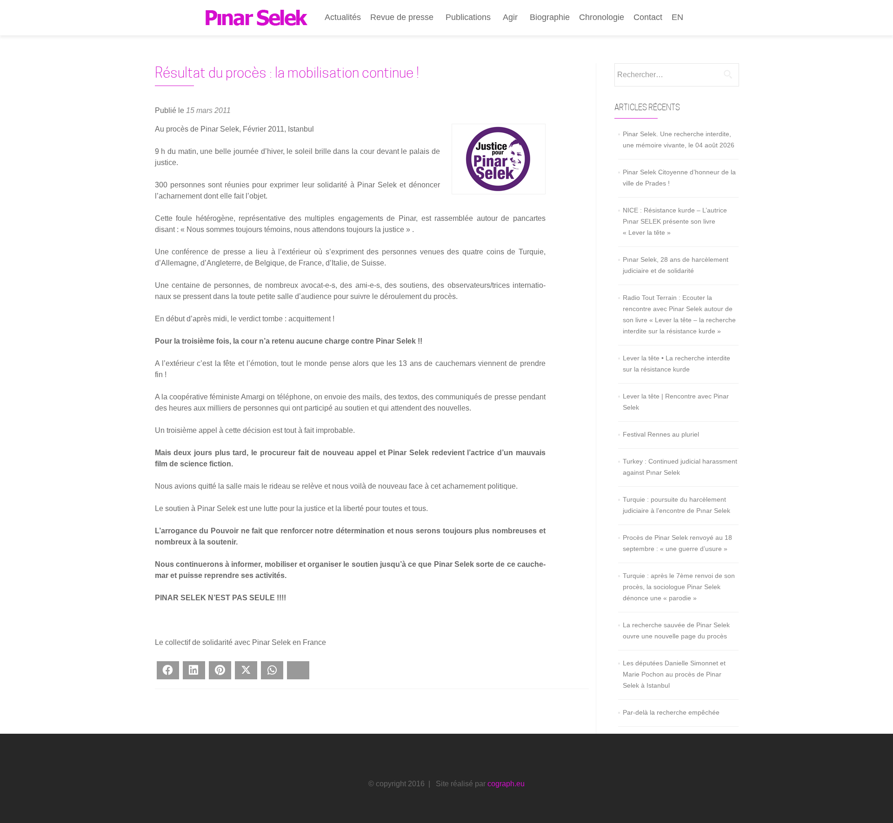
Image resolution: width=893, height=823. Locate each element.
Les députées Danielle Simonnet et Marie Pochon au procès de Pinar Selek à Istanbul (674, 674)
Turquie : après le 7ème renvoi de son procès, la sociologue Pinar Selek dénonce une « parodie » (679, 587)
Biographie (550, 17)
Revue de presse (401, 17)
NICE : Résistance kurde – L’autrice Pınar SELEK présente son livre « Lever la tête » (675, 221)
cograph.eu (506, 784)
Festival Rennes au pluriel (661, 434)
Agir (510, 17)
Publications (468, 17)
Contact (647, 17)
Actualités (343, 17)
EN (677, 17)
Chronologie (601, 17)
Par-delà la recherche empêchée (671, 712)
